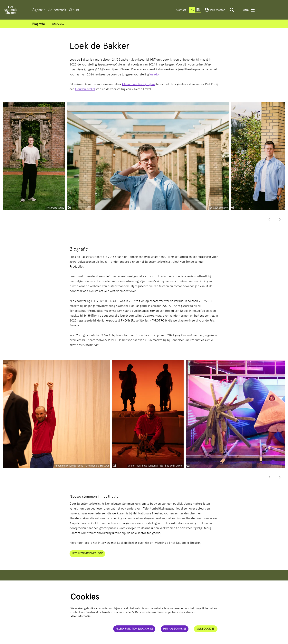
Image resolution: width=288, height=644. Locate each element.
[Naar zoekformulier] (232, 10)
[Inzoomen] (69, 207)
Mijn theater (217, 9)
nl (192, 9)
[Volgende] (280, 219)
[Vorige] (269, 219)
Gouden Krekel (85, 89)
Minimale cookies (174, 628)
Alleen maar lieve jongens (138, 84)
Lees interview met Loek (87, 553)
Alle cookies (205, 628)
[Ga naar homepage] (10, 10)
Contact (181, 9)
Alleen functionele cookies (134, 628)
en (198, 9)
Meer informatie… (81, 616)
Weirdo (154, 74)
